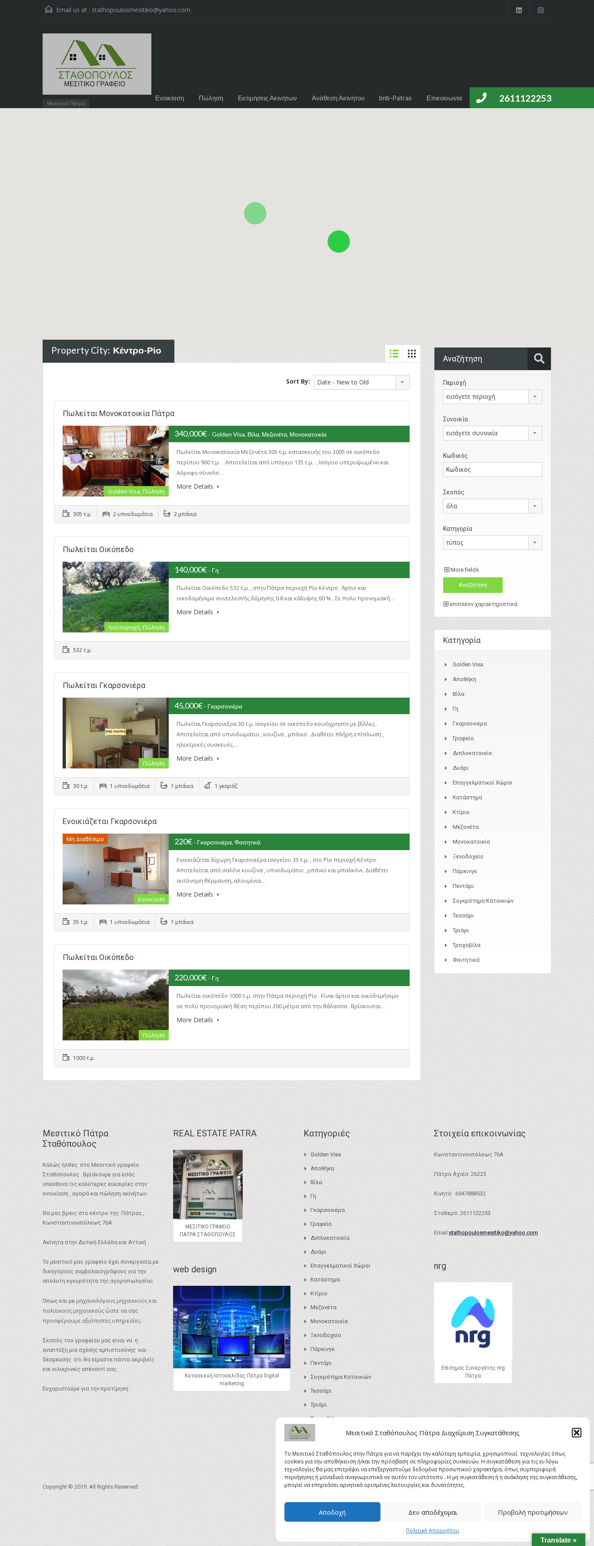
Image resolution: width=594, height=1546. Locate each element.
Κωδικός (455, 455)
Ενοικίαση (169, 98)
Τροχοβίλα (467, 945)
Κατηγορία (457, 528)
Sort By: (298, 381)
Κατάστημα (467, 797)
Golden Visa (468, 664)
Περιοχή (454, 382)
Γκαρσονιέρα (470, 723)
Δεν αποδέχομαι (432, 1512)
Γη (455, 708)
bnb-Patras (395, 98)
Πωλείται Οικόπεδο (98, 549)
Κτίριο (461, 812)
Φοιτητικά (466, 960)
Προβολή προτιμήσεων (533, 1512)
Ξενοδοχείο (468, 856)
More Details (196, 486)
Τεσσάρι (463, 915)
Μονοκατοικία (471, 841)
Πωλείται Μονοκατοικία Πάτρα (118, 413)
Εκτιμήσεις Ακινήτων (267, 98)
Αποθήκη (464, 679)
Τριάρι (461, 930)
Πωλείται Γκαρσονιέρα (104, 685)
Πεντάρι (463, 886)
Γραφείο (463, 738)
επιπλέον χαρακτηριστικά (482, 604)
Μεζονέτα (466, 827)
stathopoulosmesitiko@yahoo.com (141, 10)
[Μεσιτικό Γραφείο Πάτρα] (97, 68)
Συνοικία (455, 419)
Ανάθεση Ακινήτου (338, 98)
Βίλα (458, 694)
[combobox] (362, 382)
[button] (576, 1432)
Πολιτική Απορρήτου (432, 1530)
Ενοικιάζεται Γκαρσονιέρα (110, 821)
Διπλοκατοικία (472, 753)
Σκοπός (453, 492)
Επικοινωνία (444, 98)
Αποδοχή (332, 1512)
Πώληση (211, 98)
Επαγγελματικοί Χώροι (483, 782)
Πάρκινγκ (465, 871)
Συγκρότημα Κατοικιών (483, 900)
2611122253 (525, 98)
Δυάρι (461, 768)
